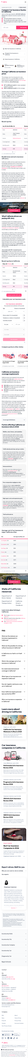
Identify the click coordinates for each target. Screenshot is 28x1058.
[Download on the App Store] (6, 1034)
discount (22, 198)
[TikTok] (14, 1038)
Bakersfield (3, 563)
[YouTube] (11, 1038)
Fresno (9, 264)
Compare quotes (14, 210)
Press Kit (4, 1020)
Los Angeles (4, 540)
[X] (5, 1038)
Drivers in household (19, 308)
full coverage (22, 80)
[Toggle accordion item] (24, 420)
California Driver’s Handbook (19, 603)
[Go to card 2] (13, 289)
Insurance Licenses (19, 1023)
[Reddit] (17, 1038)
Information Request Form (8, 1004)
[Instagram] (2, 1038)
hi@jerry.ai (8, 998)
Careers (4, 1023)
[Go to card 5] (15, 289)
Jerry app (12, 978)
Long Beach (4, 556)
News (3, 1018)
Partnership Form (6, 1006)
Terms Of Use (18, 1018)
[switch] (23, 315)
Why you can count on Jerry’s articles (12, 871)
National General (17, 138)
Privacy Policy (18, 1020)
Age (4, 308)
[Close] (26, 1049)
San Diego (3, 548)
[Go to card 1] (12, 289)
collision (17, 409)
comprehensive (9, 409)
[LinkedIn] (8, 1038)
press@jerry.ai (12, 999)
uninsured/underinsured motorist (9, 413)
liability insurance (18, 379)
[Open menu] (25, 2)
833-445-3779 (9, 977)
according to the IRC (12, 470)
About (16, 1015)
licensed (19, 1045)
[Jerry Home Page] (4, 2)
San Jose (3, 560)
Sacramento (4, 544)
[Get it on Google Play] (15, 1034)
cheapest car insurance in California (10, 227)
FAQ (3, 1015)
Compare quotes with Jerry (14, 295)
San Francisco (4, 567)
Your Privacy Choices (6, 1026)
